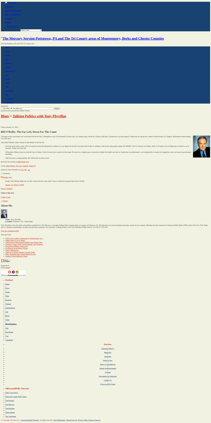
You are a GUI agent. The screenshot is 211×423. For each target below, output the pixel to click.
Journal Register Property (30, 420)
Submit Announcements (13, 11)
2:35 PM (23, 170)
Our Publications (59, 420)
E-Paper (8, 22)
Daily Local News (11, 393)
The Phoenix (9, 401)
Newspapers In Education (108, 376)
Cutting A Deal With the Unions (16, 256)
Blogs (7, 79)
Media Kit (107, 353)
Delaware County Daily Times (15, 397)
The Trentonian (10, 416)
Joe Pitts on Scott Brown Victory (16, 248)
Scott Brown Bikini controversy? (16, 246)
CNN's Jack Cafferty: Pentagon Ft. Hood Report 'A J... (24, 238)
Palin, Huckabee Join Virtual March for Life (20, 254)
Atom (7, 268)
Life (6, 75)
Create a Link (5, 197)
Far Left (19, 166)
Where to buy (107, 360)
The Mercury (9, 405)
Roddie (5, 177)
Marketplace (9, 102)
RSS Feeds (111, 384)
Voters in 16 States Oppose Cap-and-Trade (20, 252)
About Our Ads (71, 420)
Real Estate (9, 91)
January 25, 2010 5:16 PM (14, 185)
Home (7, 47)
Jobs (6, 87)
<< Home (4, 201)
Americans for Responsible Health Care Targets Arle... (24, 242)
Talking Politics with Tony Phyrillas (39, 116)
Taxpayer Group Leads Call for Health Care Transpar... (24, 244)
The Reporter (10, 408)
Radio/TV (32, 166)
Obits (7, 59)
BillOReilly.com (23, 162)
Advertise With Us (11, 26)
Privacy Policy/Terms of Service (89, 420)
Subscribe (8, 18)
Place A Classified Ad (12, 15)
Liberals (25, 166)
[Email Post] (28, 170)
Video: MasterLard (11, 250)
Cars (6, 95)
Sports (7, 55)
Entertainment (10, 71)
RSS (14, 3)
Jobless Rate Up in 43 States (15, 240)
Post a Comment (6, 189)
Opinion (8, 67)
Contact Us (9, 7)
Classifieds (9, 99)
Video (7, 83)
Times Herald (10, 412)
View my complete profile (10, 231)
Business (8, 63)
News (7, 51)
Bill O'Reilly (10, 166)
